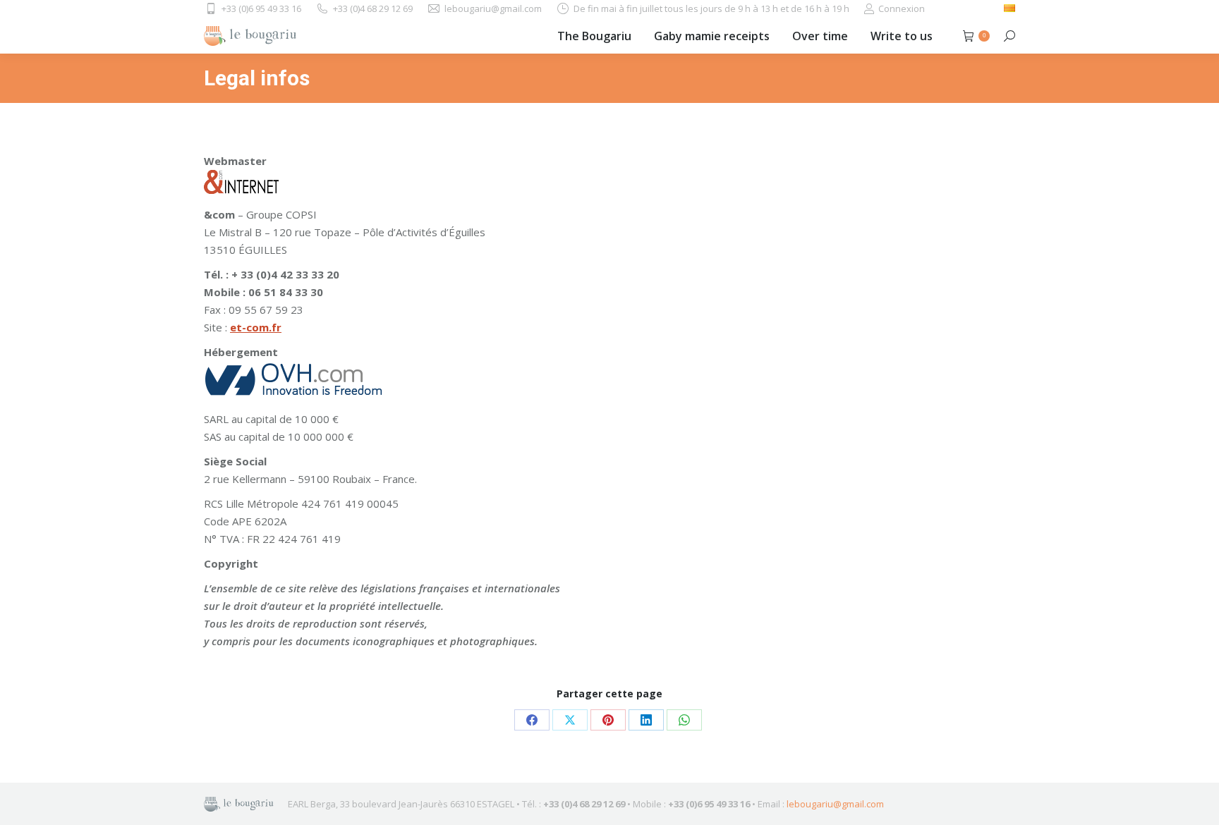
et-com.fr (255, 327)
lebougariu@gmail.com (835, 804)
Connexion (901, 8)
